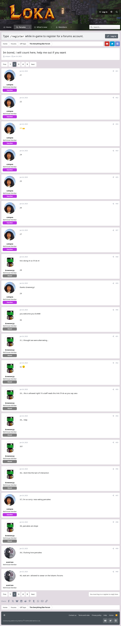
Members (62, 27)
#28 (117, 257)
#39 (117, 548)
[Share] (113, 71)
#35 (117, 442)
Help (105, 615)
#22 (117, 98)
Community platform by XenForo (21, 621)
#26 (117, 204)
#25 (117, 177)
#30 (117, 310)
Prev (4, 64)
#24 (117, 151)
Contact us (72, 615)
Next (33, 64)
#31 (117, 336)
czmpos (7, 56)
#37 (117, 495)
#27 (117, 230)
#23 (117, 124)
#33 (117, 389)
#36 (117, 469)
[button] (111, 11)
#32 (117, 363)
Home (8, 27)
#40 (117, 572)
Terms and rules (84, 615)
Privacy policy (96, 615)
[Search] (116, 11)
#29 (117, 283)
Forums (22, 27)
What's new (42, 27)
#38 (117, 522)
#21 (117, 71)
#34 (117, 416)
